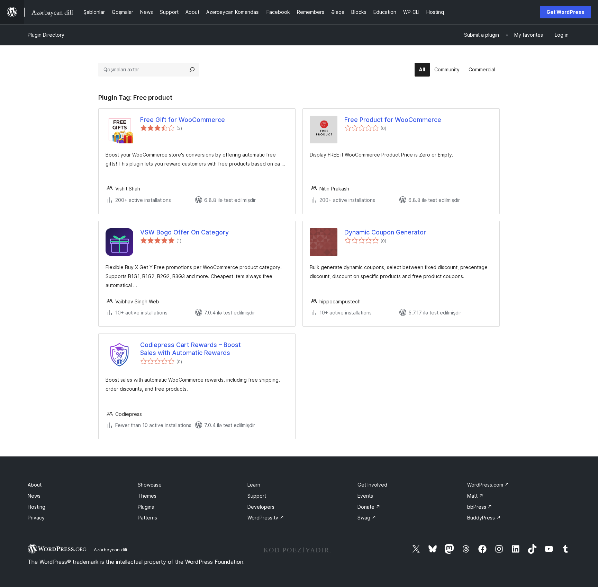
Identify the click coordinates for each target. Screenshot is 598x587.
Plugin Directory (46, 35)
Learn (253, 485)
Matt (475, 496)
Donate (368, 507)
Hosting (36, 507)
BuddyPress (484, 518)
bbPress (479, 507)
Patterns (147, 518)
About (35, 485)
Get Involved (372, 485)
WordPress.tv (265, 518)
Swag (366, 518)
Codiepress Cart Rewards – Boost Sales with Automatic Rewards (190, 348)
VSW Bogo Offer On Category (184, 232)
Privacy (36, 518)
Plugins (146, 507)
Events (365, 496)
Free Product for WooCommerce (392, 119)
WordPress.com (488, 485)
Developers (260, 507)
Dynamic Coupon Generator (385, 232)
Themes (147, 496)
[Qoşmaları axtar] (192, 70)
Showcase (150, 485)
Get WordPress (565, 12)
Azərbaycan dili (110, 549)
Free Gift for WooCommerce (182, 119)
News (34, 496)
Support (256, 496)
